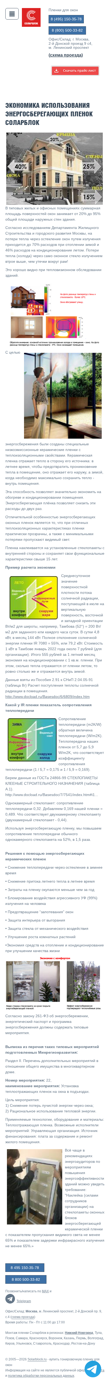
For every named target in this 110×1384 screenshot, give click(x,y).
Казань (69, 1338)
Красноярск (38, 1338)
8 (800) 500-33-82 (67, 30)
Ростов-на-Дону (83, 1343)
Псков (9, 1338)
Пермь (81, 1338)
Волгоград (95, 1338)
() (66, 55)
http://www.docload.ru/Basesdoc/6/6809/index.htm (47, 696)
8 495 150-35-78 (25, 1267)
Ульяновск (24, 1343)
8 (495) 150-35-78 (66, 19)
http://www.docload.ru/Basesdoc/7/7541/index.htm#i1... (51, 795)
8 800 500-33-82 (26, 1279)
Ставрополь (42, 1343)
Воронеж (55, 1338)
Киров (9, 1343)
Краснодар (61, 1343)
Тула (98, 1333)
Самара (22, 1338)
